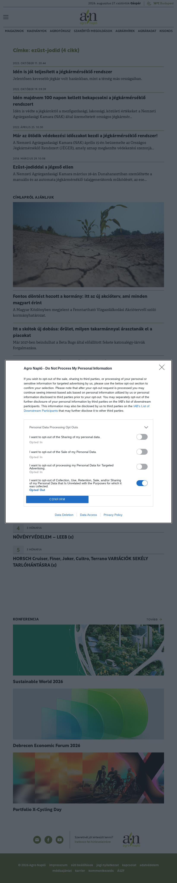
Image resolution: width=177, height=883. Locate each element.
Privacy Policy (113, 514)
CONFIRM (57, 499)
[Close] (163, 369)
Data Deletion (64, 514)
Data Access (88, 514)
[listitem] (88, 427)
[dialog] (88, 441)
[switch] (142, 437)
